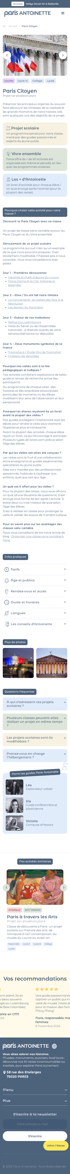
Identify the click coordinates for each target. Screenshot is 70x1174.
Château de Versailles (23, 356)
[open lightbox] (18, 663)
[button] (63, 13)
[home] (27, 13)
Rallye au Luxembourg (24, 322)
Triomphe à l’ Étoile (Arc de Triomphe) (34, 352)
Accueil (13, 26)
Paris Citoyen (30, 26)
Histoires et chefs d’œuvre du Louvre (33, 277)
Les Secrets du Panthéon (25, 307)
